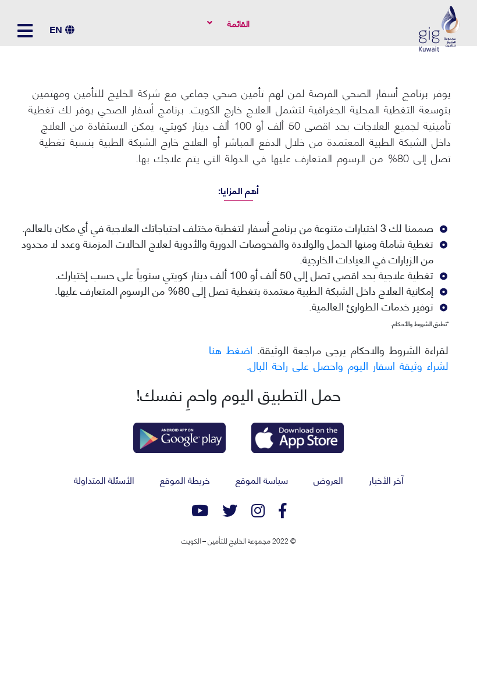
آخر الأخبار (386, 479)
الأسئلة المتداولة (104, 479)
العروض (328, 479)
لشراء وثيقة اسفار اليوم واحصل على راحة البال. (347, 364)
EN (55, 28)
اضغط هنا (230, 349)
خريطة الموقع (185, 479)
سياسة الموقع (262, 479)
